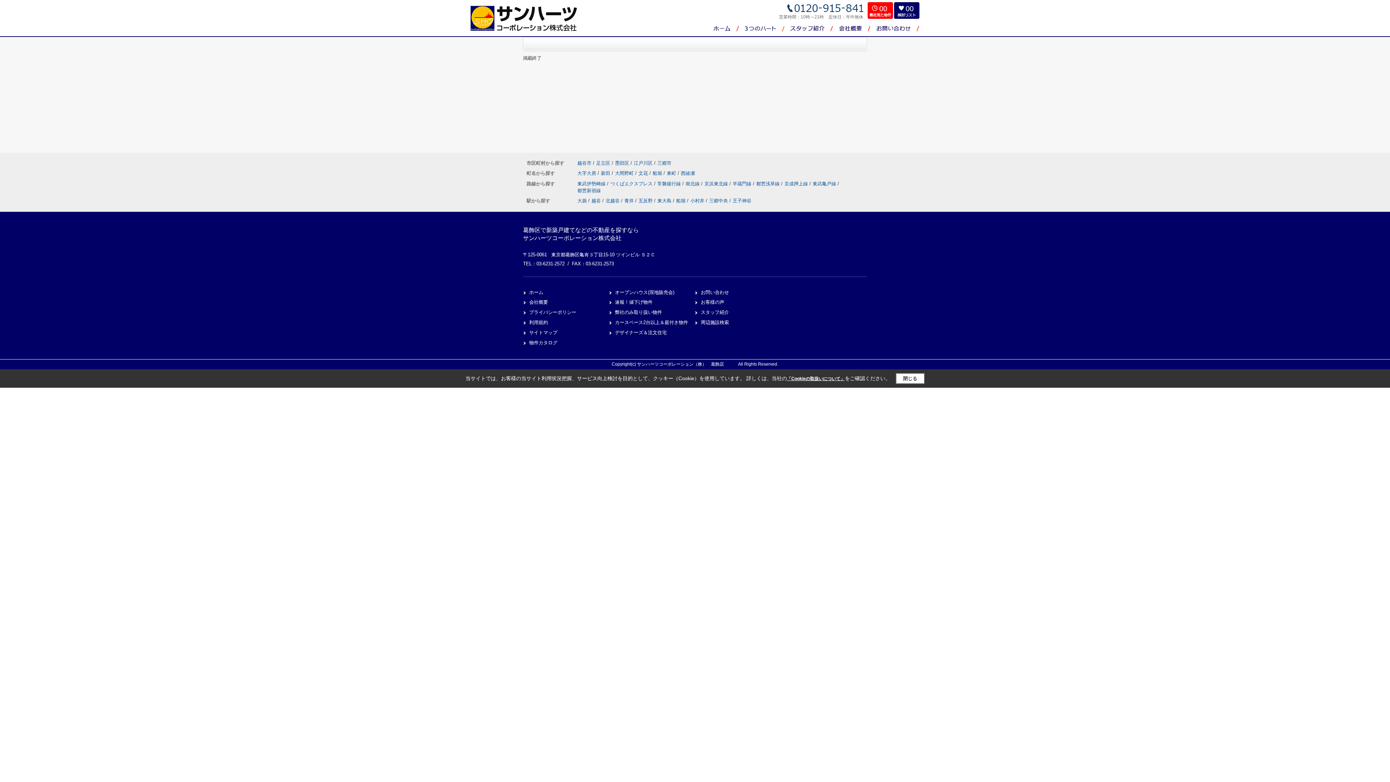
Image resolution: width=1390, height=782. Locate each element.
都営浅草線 (768, 183)
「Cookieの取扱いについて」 (816, 378)
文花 (644, 173)
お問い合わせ (715, 292)
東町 (672, 173)
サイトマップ (543, 332)
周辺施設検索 (715, 322)
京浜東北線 (716, 183)
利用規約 (538, 322)
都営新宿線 (589, 190)
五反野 (646, 200)
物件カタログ (543, 342)
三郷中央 (718, 200)
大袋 (582, 200)
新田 (606, 173)
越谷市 (584, 163)
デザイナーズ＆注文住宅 (641, 332)
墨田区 (622, 163)
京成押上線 (796, 183)
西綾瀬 (688, 173)
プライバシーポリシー (552, 312)
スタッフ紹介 (715, 312)
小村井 (697, 200)
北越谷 (613, 200)
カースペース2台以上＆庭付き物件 (651, 322)
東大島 (664, 200)
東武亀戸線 (825, 183)
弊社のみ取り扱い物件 (638, 312)
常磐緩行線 (669, 183)
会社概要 (538, 302)
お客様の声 (712, 302)
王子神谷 (742, 200)
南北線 (693, 183)
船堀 (658, 173)
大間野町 (625, 173)
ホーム (536, 292)
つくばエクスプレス (632, 183)
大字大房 (587, 173)
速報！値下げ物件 (634, 302)
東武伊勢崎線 (592, 183)
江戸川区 (643, 163)
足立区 (603, 163)
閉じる (910, 378)
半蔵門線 (743, 183)
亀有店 (851, 43)
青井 (629, 200)
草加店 (851, 58)
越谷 (596, 200)
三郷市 (664, 163)
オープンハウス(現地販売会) (644, 292)
